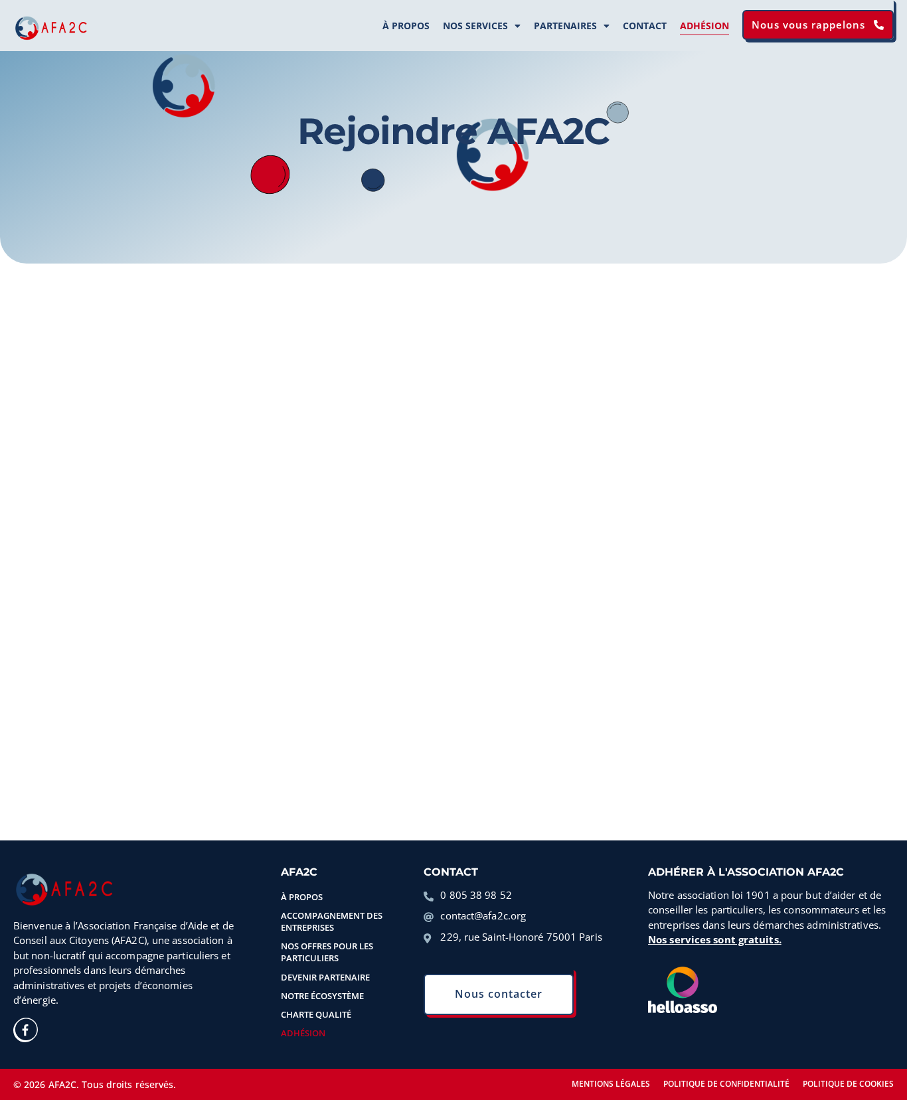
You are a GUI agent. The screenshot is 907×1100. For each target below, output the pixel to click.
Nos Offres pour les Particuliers (327, 952)
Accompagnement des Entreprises (331, 921)
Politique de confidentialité (726, 1083)
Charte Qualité (316, 1014)
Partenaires (565, 25)
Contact (645, 25)
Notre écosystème (322, 996)
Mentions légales (611, 1083)
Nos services (475, 25)
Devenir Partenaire (325, 977)
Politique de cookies (848, 1083)
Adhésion (704, 25)
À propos (406, 25)
